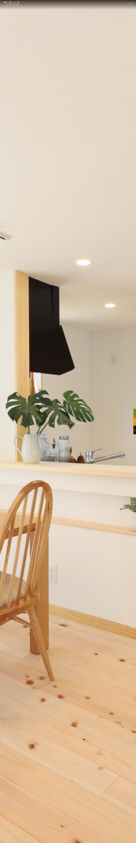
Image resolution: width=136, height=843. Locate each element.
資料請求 (134, 430)
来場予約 (134, 421)
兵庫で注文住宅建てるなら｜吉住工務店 (11, 3)
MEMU (131, 3)
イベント (134, 413)
